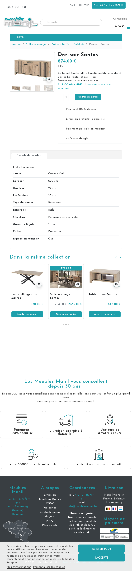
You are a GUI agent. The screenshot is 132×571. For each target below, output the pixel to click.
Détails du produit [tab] (29, 155)
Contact (84, 5)
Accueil (16, 44)
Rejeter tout (101, 548)
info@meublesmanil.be (82, 506)
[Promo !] (66, 277)
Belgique (17, 514)
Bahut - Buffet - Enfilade (68, 44)
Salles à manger (36, 44)
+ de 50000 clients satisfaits (33, 464)
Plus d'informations (19, 566)
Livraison (114, 488)
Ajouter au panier (88, 97)
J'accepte (101, 557)
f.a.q (72, 5)
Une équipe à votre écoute (110, 431)
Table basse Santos (103, 294)
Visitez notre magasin (108, 5)
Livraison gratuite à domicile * (66, 432)
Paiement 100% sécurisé (21, 431)
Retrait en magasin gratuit (99, 464)
